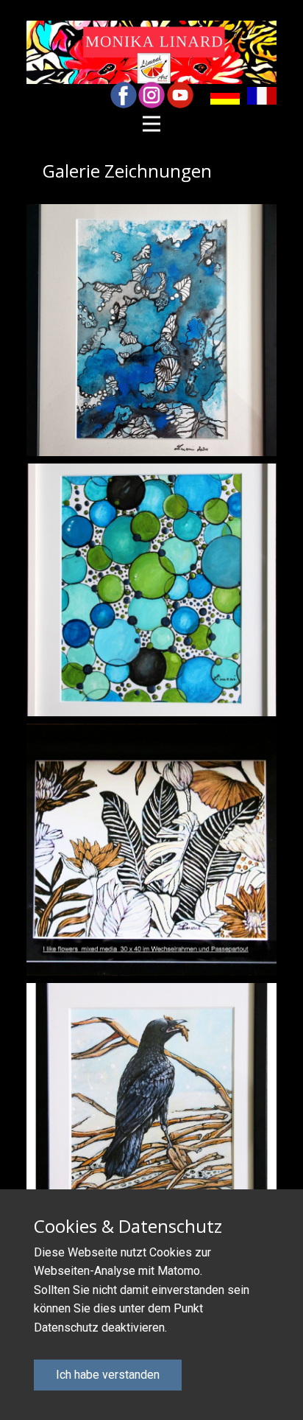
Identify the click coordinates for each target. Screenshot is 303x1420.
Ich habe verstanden (108, 1375)
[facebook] (123, 95)
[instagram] (151, 95)
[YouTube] (180, 95)
